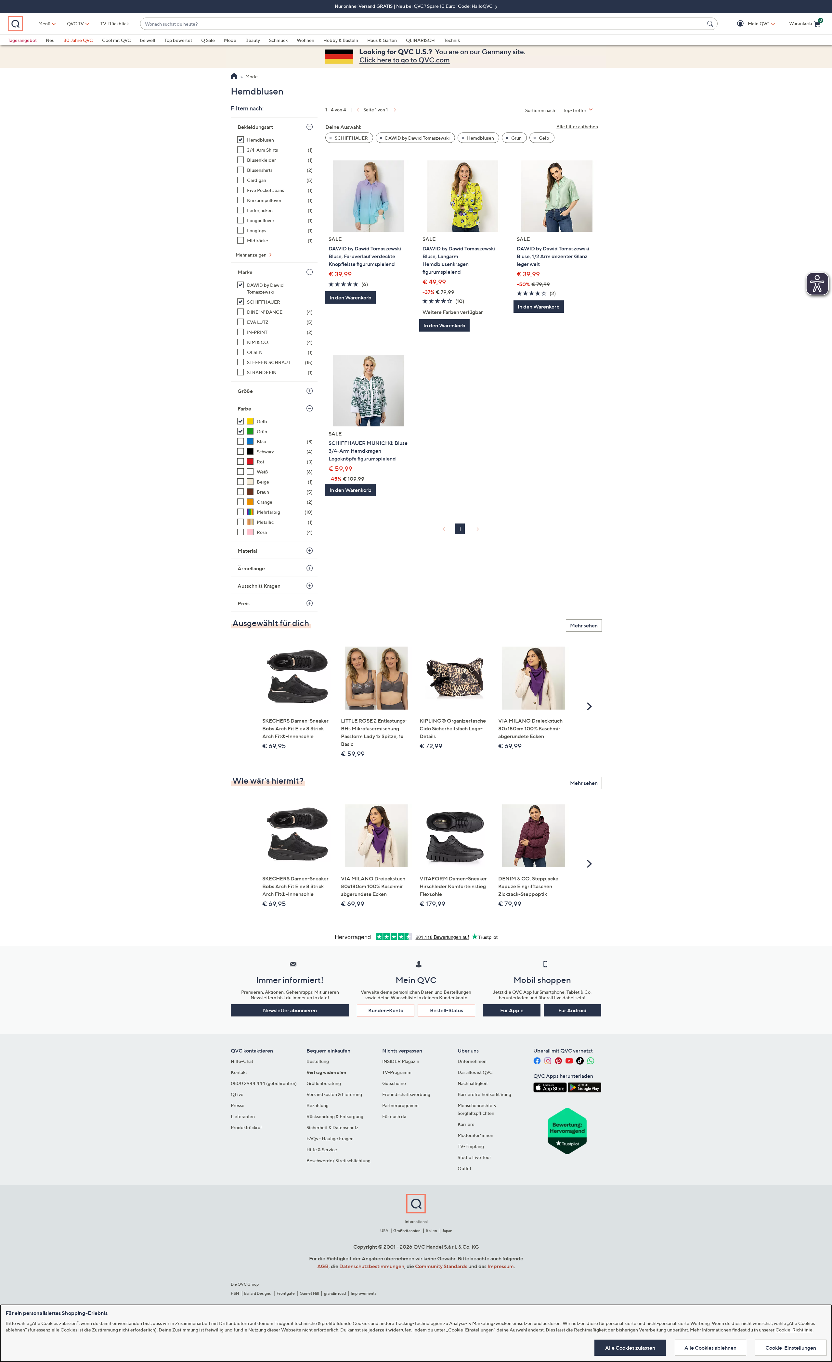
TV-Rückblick (114, 23)
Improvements (363, 1293)
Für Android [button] (572, 1010)
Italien (431, 1230)
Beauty (252, 40)
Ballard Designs (257, 1293)
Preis (244, 603)
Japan (447, 1230)
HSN (235, 1293)
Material (247, 551)
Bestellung (317, 1061)
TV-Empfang (471, 1146)
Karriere (466, 1124)
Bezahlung (317, 1105)
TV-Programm (396, 1072)
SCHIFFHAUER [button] (351, 138)
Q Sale (208, 40)
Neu (50, 40)
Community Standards (441, 1266)
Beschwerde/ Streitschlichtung (338, 1160)
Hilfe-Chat (242, 1061)
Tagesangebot (22, 40)
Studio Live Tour (474, 1157)
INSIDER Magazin (400, 1061)
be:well (147, 40)
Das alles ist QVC (475, 1072)
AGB (323, 1266)
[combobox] (422, 24)
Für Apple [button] (512, 1010)
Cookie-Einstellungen (790, 1347)
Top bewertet (178, 40)
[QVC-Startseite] (234, 77)
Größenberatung (323, 1083)
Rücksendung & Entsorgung (334, 1116)
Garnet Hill (309, 1293)
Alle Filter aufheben (577, 126)
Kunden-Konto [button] (385, 1010)
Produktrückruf (246, 1127)
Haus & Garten (382, 40)
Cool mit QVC (116, 40)
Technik (452, 40)
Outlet (464, 1168)
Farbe (244, 408)
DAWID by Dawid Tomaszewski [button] (417, 138)
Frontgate (286, 1293)
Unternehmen (472, 1061)
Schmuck (278, 40)
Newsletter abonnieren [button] (290, 1010)
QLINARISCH (420, 40)
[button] (749, 24)
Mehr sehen (584, 625)
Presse (237, 1105)
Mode (230, 40)
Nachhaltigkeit (473, 1083)
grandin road (335, 1293)
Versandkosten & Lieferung (334, 1094)
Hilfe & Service (321, 1149)
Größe (245, 391)
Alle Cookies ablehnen (710, 1347)
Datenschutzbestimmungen (371, 1266)
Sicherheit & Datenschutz (332, 1127)
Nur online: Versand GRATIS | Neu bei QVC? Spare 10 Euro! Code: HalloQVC (414, 6)
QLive (237, 1094)
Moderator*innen (475, 1135)
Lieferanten (243, 1116)
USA (384, 1230)
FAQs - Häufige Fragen (330, 1138)
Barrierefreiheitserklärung (484, 1094)
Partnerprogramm (400, 1105)
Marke (245, 272)
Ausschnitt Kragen (259, 586)
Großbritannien (407, 1230)
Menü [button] (44, 23)
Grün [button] (516, 138)
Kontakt (239, 1072)
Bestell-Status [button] (446, 1010)
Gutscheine (394, 1083)
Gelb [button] (543, 138)
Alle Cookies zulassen (630, 1347)
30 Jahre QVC (78, 40)
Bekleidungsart (255, 127)
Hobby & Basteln (340, 40)
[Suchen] (711, 24)
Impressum (501, 1266)
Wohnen (305, 40)
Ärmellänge (251, 568)
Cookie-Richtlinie (793, 1329)
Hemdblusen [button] (480, 138)
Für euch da (394, 1116)
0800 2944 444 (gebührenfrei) (264, 1083)
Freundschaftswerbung (406, 1094)
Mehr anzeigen (251, 255)
